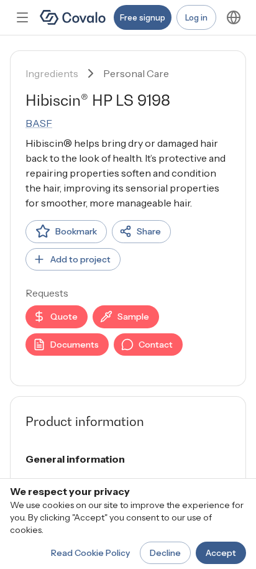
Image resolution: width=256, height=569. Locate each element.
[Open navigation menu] (22, 17)
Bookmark (76, 231)
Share (149, 231)
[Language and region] (233, 17)
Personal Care (136, 73)
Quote (64, 316)
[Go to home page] (73, 17)
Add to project (80, 259)
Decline (165, 552)
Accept (221, 552)
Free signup (142, 17)
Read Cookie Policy (90, 552)
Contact (156, 344)
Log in (196, 17)
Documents (74, 344)
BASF (38, 123)
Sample (133, 316)
